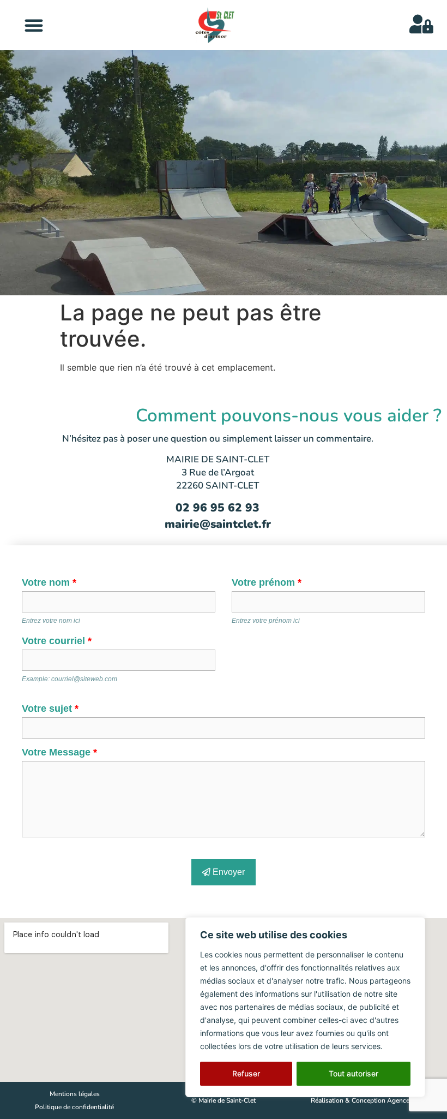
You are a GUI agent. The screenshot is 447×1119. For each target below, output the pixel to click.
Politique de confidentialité (74, 1107)
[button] (34, 25)
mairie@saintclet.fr (218, 524)
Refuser (246, 1073)
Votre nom (49, 582)
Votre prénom (266, 582)
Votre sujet (50, 708)
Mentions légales (75, 1094)
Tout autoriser (353, 1073)
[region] (305, 1007)
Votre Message (59, 752)
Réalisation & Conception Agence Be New (372, 1100)
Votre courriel (57, 640)
